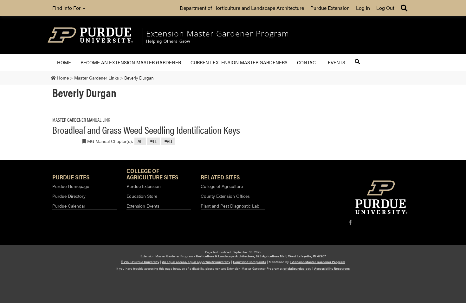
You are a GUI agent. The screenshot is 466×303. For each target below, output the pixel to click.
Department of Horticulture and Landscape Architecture (242, 7)
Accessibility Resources (332, 268)
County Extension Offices (225, 196)
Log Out (385, 7)
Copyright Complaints (249, 262)
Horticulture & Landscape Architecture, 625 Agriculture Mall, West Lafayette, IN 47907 (261, 256)
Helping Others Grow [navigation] (168, 41)
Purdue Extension (330, 7)
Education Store (141, 196)
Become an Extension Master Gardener (131, 62)
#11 (153, 141)
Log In (363, 7)
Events (336, 62)
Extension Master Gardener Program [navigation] (217, 33)
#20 (168, 141)
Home (64, 62)
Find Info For (67, 7)
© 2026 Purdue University (140, 262)
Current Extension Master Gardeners (239, 62)
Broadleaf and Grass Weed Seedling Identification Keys (146, 129)
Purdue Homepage (70, 186)
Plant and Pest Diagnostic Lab (230, 206)
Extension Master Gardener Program (317, 262)
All (140, 141)
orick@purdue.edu (297, 268)
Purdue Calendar (68, 206)
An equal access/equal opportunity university (196, 262)
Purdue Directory (69, 196)
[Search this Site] (357, 61)
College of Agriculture (222, 186)
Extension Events (142, 206)
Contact (307, 62)
